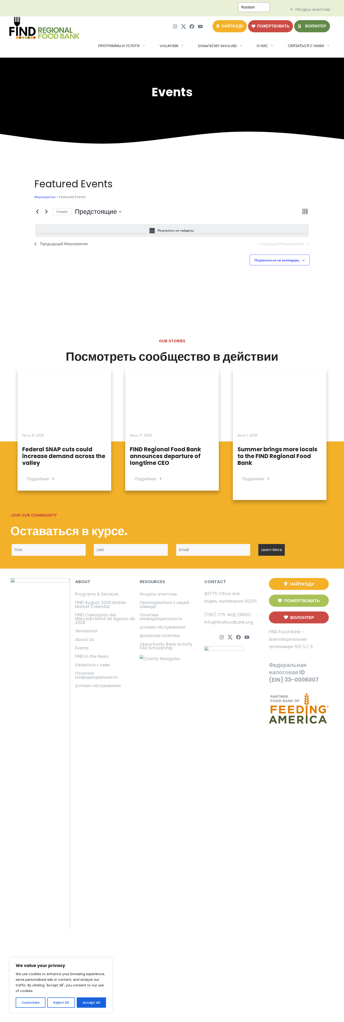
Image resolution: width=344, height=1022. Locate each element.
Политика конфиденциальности (96, 675)
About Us (84, 639)
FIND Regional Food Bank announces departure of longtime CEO (165, 456)
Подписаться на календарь (277, 260)
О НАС (262, 45)
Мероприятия (44, 197)
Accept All (91, 1002)
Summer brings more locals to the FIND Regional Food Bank (277, 456)
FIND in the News (92, 656)
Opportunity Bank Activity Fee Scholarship (166, 646)
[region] (60, 985)
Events (82, 648)
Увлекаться (86, 631)
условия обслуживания (98, 686)
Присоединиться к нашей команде (164, 604)
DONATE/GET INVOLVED (217, 45)
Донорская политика (160, 635)
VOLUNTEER (169, 45)
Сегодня (62, 212)
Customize (31, 1002)
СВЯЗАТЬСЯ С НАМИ (306, 45)
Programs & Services (97, 594)
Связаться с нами (92, 665)
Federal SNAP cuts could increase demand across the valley (63, 456)
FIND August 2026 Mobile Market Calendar (100, 604)
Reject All (61, 1002)
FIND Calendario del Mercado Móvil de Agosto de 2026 (105, 618)
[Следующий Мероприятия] (46, 212)
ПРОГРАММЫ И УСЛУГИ (119, 45)
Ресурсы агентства (158, 594)
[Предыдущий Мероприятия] (37, 212)
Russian (248, 7)
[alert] (172, 230)
